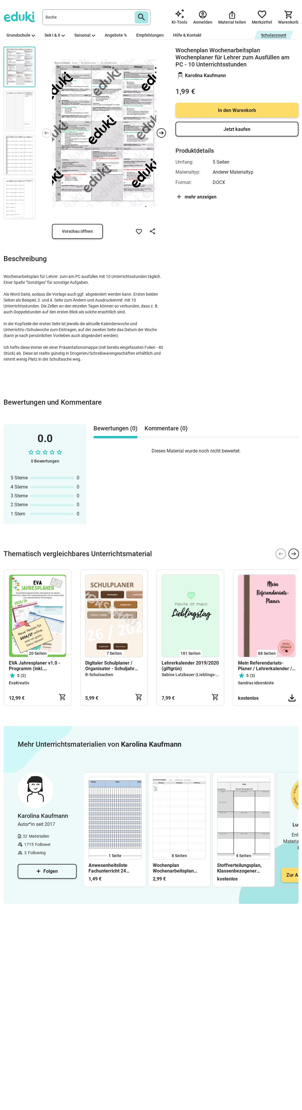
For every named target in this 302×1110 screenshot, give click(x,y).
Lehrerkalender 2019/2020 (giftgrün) (190, 665)
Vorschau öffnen (77, 231)
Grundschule (18, 35)
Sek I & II (52, 35)
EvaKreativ (19, 683)
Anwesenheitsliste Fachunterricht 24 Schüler (107, 868)
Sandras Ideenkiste (256, 683)
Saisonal (82, 35)
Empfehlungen (150, 35)
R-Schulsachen (99, 674)
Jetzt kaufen (237, 129)
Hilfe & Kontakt (187, 35)
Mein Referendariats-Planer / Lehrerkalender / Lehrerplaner (265, 665)
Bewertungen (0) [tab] (115, 428)
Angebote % (116, 35)
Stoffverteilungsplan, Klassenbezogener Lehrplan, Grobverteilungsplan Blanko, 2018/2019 (239, 868)
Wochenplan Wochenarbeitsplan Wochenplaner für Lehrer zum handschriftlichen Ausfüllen (173, 868)
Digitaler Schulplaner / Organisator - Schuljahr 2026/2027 (109, 665)
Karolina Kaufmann (205, 75)
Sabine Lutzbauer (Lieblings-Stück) (195, 674)
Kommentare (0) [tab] (166, 428)
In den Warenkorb (237, 110)
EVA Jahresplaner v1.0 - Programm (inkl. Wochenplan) (34, 665)
